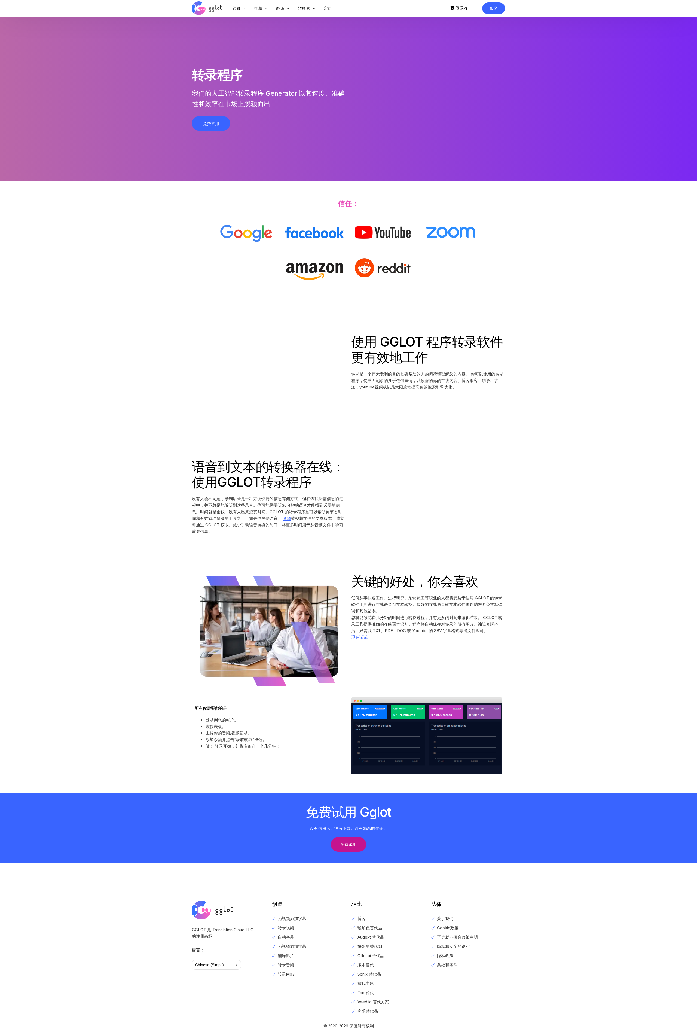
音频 (287, 518)
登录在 (462, 8)
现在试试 (359, 637)
